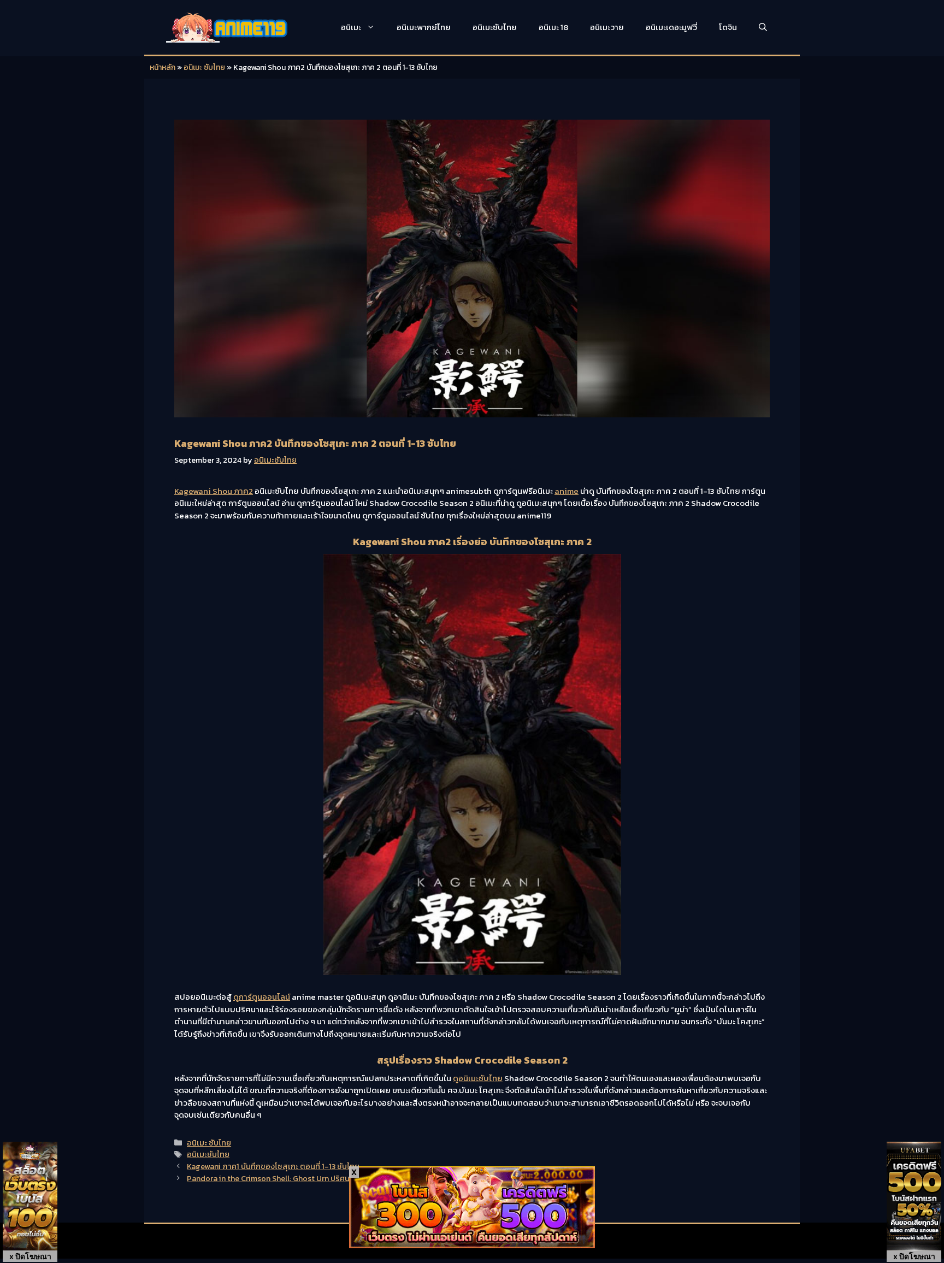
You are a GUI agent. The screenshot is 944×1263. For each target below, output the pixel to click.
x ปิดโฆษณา (30, 1256)
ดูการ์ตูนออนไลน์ (261, 996)
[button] (763, 27)
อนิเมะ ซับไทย (204, 67)
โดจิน (728, 27)
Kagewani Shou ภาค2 (213, 491)
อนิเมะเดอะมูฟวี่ (671, 27)
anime (566, 491)
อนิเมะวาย (607, 27)
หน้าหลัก (162, 67)
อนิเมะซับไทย (495, 27)
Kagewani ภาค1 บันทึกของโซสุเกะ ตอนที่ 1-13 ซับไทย (273, 1166)
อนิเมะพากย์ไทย (424, 27)
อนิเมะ (351, 27)
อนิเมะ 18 (553, 27)
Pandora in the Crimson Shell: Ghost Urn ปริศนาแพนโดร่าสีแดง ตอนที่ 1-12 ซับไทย (326, 1178)
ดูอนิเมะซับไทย (478, 1078)
